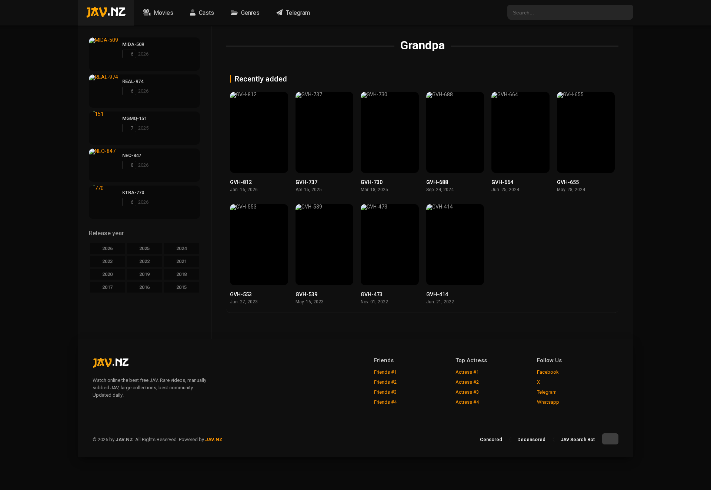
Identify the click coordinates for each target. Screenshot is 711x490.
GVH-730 (372, 182)
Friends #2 (385, 382)
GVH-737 (306, 182)
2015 (181, 287)
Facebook (548, 372)
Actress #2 (467, 382)
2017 (107, 287)
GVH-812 (241, 182)
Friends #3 (385, 392)
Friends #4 (385, 402)
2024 (181, 248)
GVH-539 (306, 294)
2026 (107, 248)
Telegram (297, 12)
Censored (491, 439)
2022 (144, 261)
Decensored (531, 439)
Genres (250, 12)
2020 (107, 274)
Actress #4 (467, 402)
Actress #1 (467, 372)
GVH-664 (502, 182)
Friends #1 (385, 372)
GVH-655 (568, 182)
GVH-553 (241, 294)
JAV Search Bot (578, 439)
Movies (162, 12)
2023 (107, 261)
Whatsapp (548, 402)
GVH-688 (437, 182)
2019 (144, 274)
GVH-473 (372, 294)
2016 (144, 287)
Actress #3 (467, 392)
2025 (144, 248)
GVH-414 (437, 294)
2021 (181, 261)
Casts (205, 12)
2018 (181, 274)
